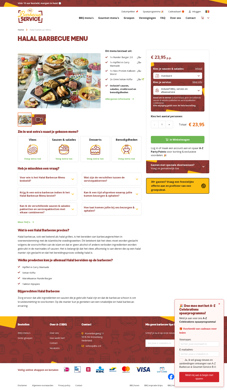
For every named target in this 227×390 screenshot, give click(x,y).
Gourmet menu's (108, 18)
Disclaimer (22, 385)
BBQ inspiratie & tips (153, 385)
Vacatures (55, 348)
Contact (191, 18)
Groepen (129, 18)
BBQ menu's (86, 18)
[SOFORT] (110, 370)
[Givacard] (159, 370)
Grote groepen (25, 338)
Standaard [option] (166, 75)
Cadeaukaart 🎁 (176, 11)
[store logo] (30, 15)
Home (21, 29)
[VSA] (140, 370)
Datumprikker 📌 (129, 11)
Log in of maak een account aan (169, 148)
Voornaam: (185, 339)
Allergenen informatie (117, 98)
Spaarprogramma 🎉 (153, 11)
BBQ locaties (173, 385)
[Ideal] (64, 370)
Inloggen (196, 11)
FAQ (162, 18)
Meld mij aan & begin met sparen (199, 377)
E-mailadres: (186, 349)
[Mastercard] (123, 370)
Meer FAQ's (24, 222)
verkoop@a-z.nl (93, 345)
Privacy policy (64, 385)
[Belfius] (86, 370)
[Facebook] (168, 377)
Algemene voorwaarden (42, 385)
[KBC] (97, 370)
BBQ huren (134, 385)
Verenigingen (147, 18)
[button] (207, 11)
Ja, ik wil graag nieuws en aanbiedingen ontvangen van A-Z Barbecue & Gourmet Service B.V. (197, 363)
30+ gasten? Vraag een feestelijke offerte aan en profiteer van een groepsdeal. (172, 186)
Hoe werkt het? (57, 338)
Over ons (175, 18)
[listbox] (177, 76)
